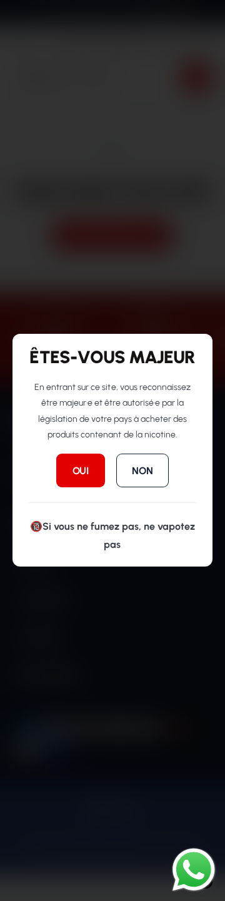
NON (142, 471)
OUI (80, 471)
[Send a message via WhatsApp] (194, 870)
